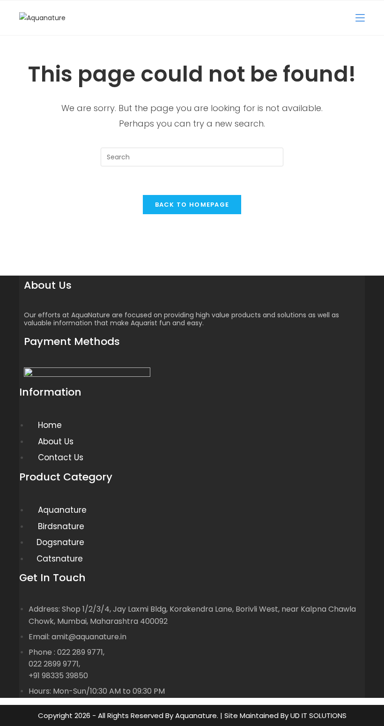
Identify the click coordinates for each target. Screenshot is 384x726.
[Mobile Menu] (360, 17)
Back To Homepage (192, 204)
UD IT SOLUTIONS (318, 715)
